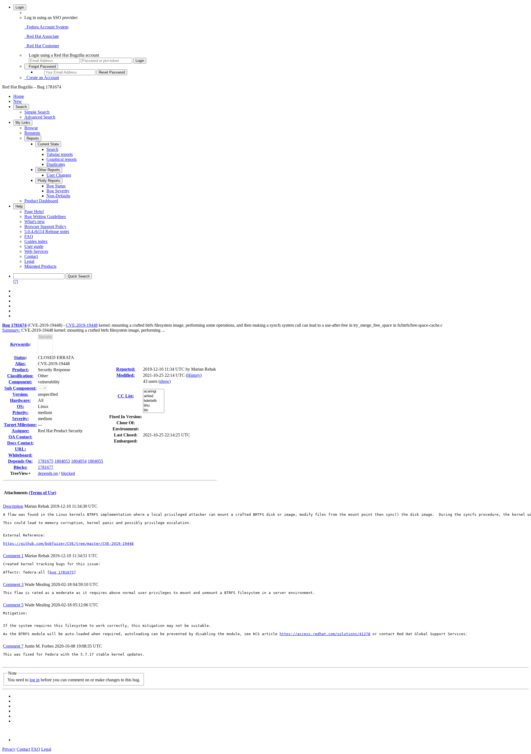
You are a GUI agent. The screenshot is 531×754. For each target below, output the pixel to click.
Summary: (11, 330)
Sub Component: (20, 388)
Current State (48, 144)
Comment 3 (13, 584)
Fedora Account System (46, 27)
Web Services (36, 251)
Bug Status (56, 186)
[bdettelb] (153, 401)
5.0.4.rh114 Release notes (46, 231)
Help (19, 206)
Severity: (20, 418)
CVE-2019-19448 (82, 325)
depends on (48, 473)
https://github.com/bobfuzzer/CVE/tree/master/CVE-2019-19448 (68, 543)
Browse (31, 127)
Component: (20, 381)
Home (18, 96)
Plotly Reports (49, 181)
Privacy (8, 749)
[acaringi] (153, 391)
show (164, 381)
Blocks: (20, 467)
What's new (34, 221)
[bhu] (153, 405)
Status (19, 357)
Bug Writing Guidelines (45, 216)
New (17, 101)
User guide (33, 246)
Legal (29, 261)
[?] (15, 281)
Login (19, 7)
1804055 (95, 461)
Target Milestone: (20, 424)
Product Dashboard (41, 200)
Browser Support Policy (45, 226)
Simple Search (37, 112)
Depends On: (20, 461)
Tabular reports (59, 154)
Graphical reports (61, 159)
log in (35, 679)
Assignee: (20, 430)
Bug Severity (57, 190)
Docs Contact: (20, 443)
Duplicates (55, 164)
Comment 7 (13, 646)
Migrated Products (40, 266)
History (193, 375)
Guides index (36, 241)
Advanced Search (39, 117)
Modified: (125, 375)
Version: (20, 394)
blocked (68, 473)
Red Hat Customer (41, 45)
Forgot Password (41, 66)
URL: (20, 449)
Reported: (125, 369)
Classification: (20, 375)
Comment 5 (13, 605)
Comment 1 (13, 555)
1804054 (79, 461)
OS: (20, 406)
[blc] (153, 410)
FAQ (28, 236)
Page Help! (34, 211)
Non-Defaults (58, 195)
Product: (20, 369)
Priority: (20, 412)
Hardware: (20, 400)
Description (13, 506)
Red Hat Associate (41, 36)
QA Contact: (20, 436)
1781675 (45, 461)
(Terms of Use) (42, 492)
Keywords (19, 344)
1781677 (45, 467)
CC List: (126, 396)
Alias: (20, 363)
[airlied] (153, 396)
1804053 (62, 461)
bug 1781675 (62, 572)
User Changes (58, 175)
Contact (31, 256)
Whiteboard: (20, 455)
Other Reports (49, 170)
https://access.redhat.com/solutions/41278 (325, 634)
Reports (33, 138)
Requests (32, 132)
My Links (22, 123)
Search (21, 107)
